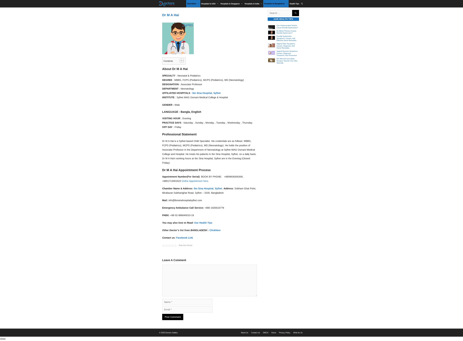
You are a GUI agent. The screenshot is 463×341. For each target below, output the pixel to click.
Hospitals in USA (208, 4)
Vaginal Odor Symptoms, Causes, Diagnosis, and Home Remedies (286, 46)
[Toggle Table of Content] (180, 61)
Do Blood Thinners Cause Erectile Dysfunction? (286, 32)
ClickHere (215, 230)
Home (273, 333)
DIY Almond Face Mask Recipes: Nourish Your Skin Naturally (287, 61)
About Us (244, 333)
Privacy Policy (284, 333)
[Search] (295, 13)
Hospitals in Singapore (230, 4)
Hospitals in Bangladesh (274, 4)
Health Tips (294, 4)
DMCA (265, 333)
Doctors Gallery (171, 333)
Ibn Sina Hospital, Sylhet (206, 93)
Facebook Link (184, 237)
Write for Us (298, 333)
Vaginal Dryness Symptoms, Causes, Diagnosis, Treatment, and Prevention (287, 53)
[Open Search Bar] (302, 3)
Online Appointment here (195, 181)
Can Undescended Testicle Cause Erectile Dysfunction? (287, 26)
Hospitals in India (252, 4)
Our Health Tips (203, 222)
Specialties (191, 4)
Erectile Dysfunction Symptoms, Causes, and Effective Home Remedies (286, 38)
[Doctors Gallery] (166, 3)
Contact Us (255, 333)
